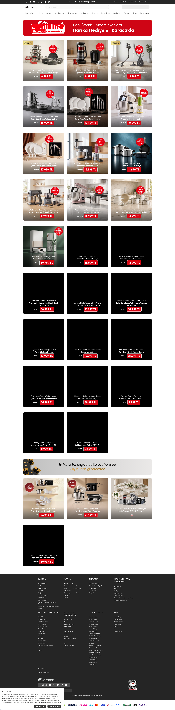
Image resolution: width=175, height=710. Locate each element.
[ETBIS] (129, 685)
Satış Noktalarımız (43, 595)
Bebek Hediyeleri (93, 626)
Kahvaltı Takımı (42, 619)
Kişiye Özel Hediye (94, 641)
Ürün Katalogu (42, 598)
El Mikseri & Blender (69, 624)
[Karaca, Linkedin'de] (62, 685)
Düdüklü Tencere (42, 626)
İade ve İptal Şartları (69, 583)
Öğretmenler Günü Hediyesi (96, 650)
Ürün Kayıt (66, 598)
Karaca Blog (117, 617)
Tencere (66, 636)
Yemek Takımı (42, 617)
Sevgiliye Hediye (93, 622)
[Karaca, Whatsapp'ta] (65, 685)
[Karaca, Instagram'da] (42, 685)
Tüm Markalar (92, 590)
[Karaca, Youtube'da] (50, 685)
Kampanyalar (92, 588)
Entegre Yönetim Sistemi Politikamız (124, 598)
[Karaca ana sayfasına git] (46, 679)
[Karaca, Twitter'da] (54, 685)
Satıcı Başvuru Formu (43, 600)
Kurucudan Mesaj (42, 588)
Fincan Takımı (42, 624)
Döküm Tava (41, 633)
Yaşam (116, 626)
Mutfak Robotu (67, 626)
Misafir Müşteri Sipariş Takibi (71, 593)
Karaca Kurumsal (42, 583)
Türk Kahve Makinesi (69, 645)
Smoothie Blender (68, 631)
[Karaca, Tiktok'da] (46, 685)
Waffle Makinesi (68, 629)
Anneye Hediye (93, 617)
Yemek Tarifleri (118, 619)
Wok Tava (40, 638)
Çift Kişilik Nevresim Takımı (45, 645)
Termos (40, 650)
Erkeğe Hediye (93, 662)
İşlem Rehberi (67, 590)
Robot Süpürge (68, 619)
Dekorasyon (117, 629)
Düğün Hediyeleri (93, 638)
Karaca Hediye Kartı (94, 583)
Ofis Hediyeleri (93, 631)
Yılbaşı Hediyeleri (93, 648)
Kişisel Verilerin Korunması (122, 580)
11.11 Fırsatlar (92, 664)
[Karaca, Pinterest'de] (58, 685)
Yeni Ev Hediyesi (93, 657)
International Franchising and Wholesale (48, 606)
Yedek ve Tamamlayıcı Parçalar (97, 586)
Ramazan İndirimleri (94, 652)
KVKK (115, 588)
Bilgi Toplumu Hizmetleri (70, 586)
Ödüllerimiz (41, 590)
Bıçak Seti (41, 631)
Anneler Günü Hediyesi (95, 645)
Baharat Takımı (42, 648)
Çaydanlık (41, 629)
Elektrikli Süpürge (68, 622)
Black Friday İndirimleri (95, 655)
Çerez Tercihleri (118, 595)
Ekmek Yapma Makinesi (70, 638)
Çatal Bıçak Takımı (43, 622)
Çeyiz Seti (91, 643)
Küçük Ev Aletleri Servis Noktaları (72, 588)
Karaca (42, 579)
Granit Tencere (42, 643)
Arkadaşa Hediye (93, 624)
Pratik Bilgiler (117, 624)
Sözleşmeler (117, 591)
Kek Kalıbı (40, 636)
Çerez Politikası (118, 593)
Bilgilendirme (117, 586)
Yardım (67, 579)
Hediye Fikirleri (118, 631)
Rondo (65, 641)
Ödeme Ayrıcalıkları (43, 672)
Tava (65, 643)
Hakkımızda (41, 586)
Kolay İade (91, 593)
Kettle (65, 634)
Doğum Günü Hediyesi (94, 633)
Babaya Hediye (93, 619)
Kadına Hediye (93, 660)
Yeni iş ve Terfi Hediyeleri (95, 636)
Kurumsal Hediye (93, 629)
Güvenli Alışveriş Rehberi (120, 600)
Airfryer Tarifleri (118, 622)
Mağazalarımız (42, 593)
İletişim (40, 608)
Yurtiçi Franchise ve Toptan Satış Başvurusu (47, 603)
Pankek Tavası (42, 641)
